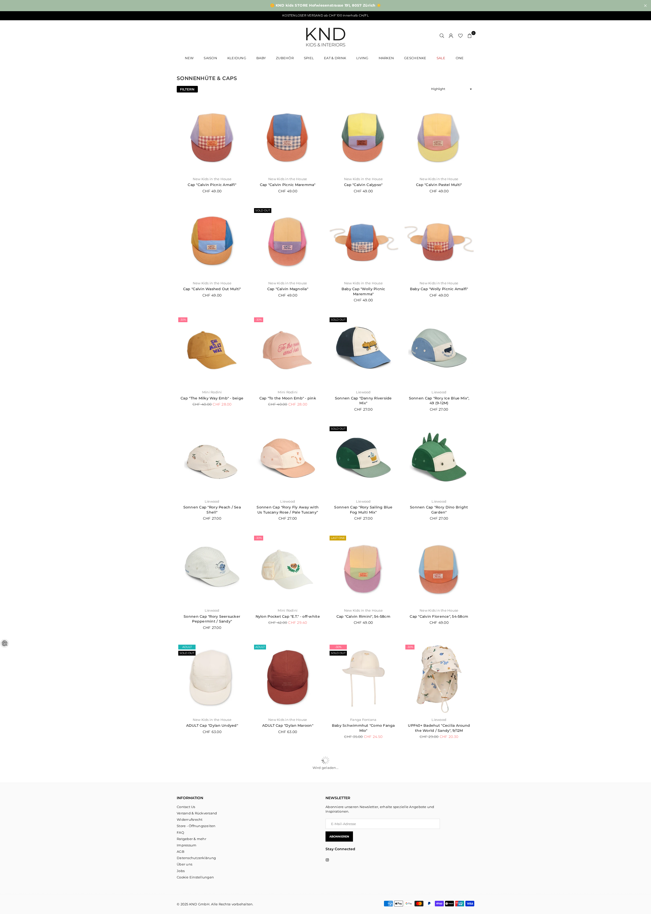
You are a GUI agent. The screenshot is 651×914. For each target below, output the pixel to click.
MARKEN (386, 58)
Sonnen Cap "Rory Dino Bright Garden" (439, 510)
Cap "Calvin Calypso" (363, 184)
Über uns (184, 864)
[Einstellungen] (451, 35)
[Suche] (442, 35)
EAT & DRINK (335, 58)
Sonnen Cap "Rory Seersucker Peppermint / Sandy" (212, 619)
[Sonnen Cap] (363, 351)
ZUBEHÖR (285, 58)
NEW (189, 58)
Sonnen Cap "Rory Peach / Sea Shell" (212, 510)
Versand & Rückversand (197, 813)
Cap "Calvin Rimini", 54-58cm (363, 616)
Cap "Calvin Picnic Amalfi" (212, 184)
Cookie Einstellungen (195, 877)
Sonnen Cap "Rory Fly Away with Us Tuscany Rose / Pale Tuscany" (288, 510)
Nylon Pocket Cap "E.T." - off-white (288, 616)
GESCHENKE (415, 58)
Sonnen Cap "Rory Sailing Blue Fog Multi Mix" (363, 510)
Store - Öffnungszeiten (196, 826)
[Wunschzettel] (460, 35)
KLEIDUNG (236, 58)
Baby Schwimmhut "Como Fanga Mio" (363, 728)
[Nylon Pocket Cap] (288, 569)
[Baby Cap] (363, 242)
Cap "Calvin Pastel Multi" (439, 184)
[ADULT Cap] (212, 678)
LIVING (362, 58)
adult (187, 647)
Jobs (181, 871)
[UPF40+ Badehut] (439, 678)
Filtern (187, 89)
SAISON (210, 58)
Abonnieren (339, 836)
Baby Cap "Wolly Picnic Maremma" (363, 291)
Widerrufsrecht (190, 819)
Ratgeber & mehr (191, 839)
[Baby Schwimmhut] (363, 678)
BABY (261, 58)
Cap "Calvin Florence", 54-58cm (439, 616)
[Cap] (212, 138)
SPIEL (309, 58)
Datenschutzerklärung (196, 858)
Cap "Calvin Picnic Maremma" (288, 184)
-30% (183, 319)
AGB (180, 851)
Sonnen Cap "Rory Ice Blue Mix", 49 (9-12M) (439, 401)
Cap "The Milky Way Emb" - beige (212, 398)
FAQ (180, 832)
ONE (460, 58)
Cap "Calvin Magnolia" (287, 289)
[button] (469, 35)
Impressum (186, 845)
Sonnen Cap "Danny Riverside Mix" (363, 401)
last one (338, 538)
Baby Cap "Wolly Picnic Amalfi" (439, 289)
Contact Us (186, 807)
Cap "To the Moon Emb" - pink (287, 398)
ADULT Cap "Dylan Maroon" (287, 725)
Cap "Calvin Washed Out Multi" (212, 289)
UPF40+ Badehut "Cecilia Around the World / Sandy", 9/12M (439, 728)
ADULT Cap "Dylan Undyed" (212, 725)
